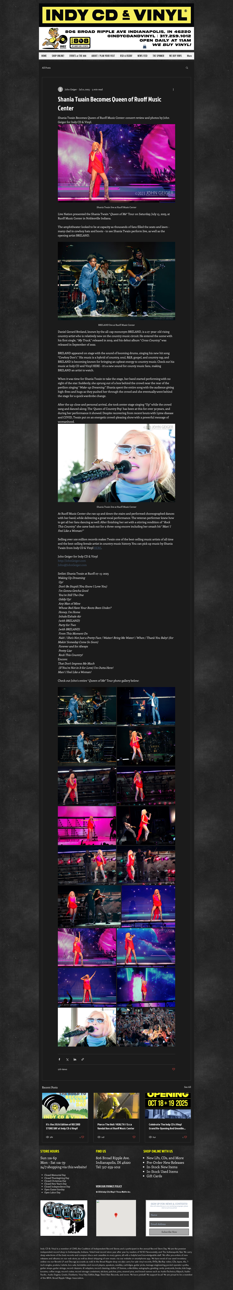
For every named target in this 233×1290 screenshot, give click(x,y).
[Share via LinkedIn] (74, 1059)
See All (187, 1086)
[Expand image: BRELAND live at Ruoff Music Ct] (87, 706)
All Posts (46, 67)
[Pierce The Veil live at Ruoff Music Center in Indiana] (116, 1106)
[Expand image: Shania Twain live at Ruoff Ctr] (146, 746)
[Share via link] (82, 1059)
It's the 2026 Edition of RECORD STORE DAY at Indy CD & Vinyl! (63, 1126)
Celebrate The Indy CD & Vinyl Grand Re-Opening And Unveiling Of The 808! (167, 1126)
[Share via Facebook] (59, 1059)
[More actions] (173, 89)
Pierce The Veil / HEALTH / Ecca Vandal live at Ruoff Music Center (115, 1126)
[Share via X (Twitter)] (67, 1059)
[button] (144, 46)
